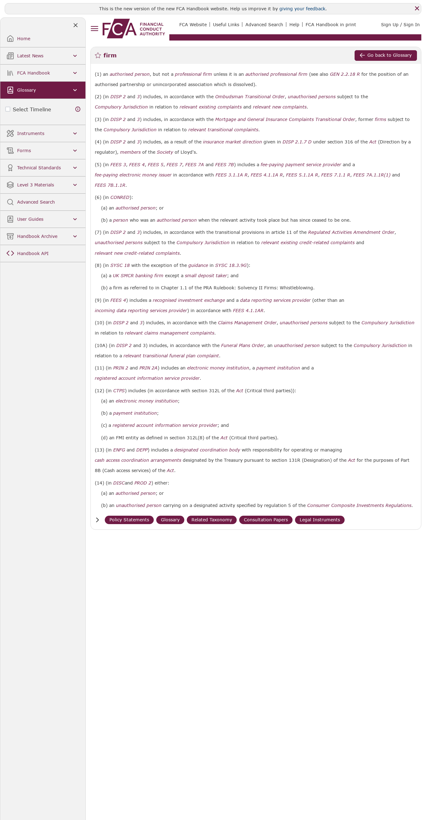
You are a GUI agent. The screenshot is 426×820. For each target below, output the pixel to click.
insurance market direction (232, 142)
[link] (133, 28)
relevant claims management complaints (169, 333)
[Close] (416, 8)
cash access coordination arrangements (138, 460)
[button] (97, 520)
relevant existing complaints (211, 107)
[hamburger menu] (94, 29)
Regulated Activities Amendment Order (351, 232)
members (130, 152)
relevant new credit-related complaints (137, 253)
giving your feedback (302, 8)
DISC (119, 483)
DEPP (142, 450)
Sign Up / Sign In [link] (400, 24)
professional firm (193, 74)
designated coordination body (207, 450)
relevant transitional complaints (223, 130)
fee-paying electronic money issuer (133, 175)
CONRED (119, 197)
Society (165, 152)
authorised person (130, 74)
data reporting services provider (275, 300)
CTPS (119, 390)
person (120, 220)
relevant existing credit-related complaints (308, 242)
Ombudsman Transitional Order (250, 96)
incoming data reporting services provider (141, 310)
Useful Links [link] (226, 24)
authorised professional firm (276, 74)
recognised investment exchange (189, 300)
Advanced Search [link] (264, 24)
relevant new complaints (280, 107)
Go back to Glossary (389, 55)
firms (380, 119)
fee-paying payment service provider (301, 164)
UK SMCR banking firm (138, 275)
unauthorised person (297, 345)
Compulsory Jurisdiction (121, 107)
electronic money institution (218, 368)
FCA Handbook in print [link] (331, 24)
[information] (77, 109)
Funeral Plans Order (242, 345)
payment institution (278, 368)
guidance (198, 265)
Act (372, 142)
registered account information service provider (147, 378)
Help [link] (294, 24)
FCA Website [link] (193, 24)
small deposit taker (206, 275)
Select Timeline (32, 109)
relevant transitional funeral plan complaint (171, 356)
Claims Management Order (247, 323)
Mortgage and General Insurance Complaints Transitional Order (285, 119)
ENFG (119, 450)
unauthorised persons (312, 96)
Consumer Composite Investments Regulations (359, 505)
